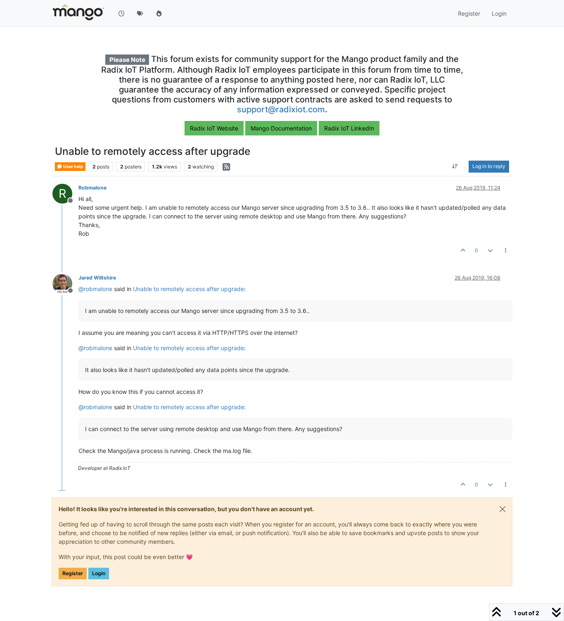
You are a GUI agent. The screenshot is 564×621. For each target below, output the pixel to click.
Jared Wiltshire (97, 278)
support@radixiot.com (281, 109)
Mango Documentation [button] (281, 128)
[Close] (502, 509)
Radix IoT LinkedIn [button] (349, 128)
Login (98, 573)
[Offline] (65, 283)
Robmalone (92, 188)
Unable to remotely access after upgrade (188, 288)
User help (72, 166)
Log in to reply (488, 167)
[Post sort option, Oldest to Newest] (455, 167)
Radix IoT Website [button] (214, 128)
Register (72, 573)
